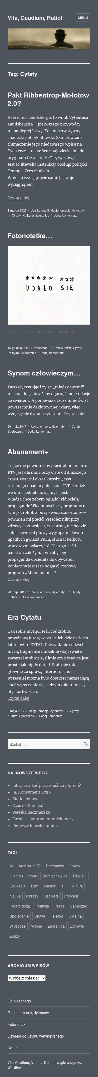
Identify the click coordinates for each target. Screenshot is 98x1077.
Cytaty (16, 215)
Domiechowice (55, 876)
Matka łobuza (25, 798)
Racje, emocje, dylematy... (69, 210)
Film (34, 886)
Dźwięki (80, 876)
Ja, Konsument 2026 (31, 792)
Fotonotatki (41, 347)
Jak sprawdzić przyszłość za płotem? (46, 785)
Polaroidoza (20, 906)
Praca (59, 906)
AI (11, 866)
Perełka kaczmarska (31, 812)
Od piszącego (19, 1001)
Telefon (57, 916)
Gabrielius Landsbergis (30, 117)
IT (63, 886)
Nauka (15, 896)
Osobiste (51, 896)
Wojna (36, 926)
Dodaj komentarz (65, 215)
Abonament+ (28, 451)
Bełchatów (55, 866)
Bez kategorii (40, 210)
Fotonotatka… (30, 235)
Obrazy (32, 896)
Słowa (39, 916)
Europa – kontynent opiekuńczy (43, 818)
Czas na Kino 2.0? (28, 805)
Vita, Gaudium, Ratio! (35, 18)
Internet (50, 886)
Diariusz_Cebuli (23, 876)
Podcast (71, 896)
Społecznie (28, 352)
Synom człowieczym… (44, 373)
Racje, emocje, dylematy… (30, 1012)
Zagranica (42, 215)
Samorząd (78, 906)
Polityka (28, 215)
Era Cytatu (24, 617)
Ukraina (75, 916)
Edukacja (17, 886)
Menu (83, 17)
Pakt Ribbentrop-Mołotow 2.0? (48, 99)
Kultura (12, 597)
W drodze (18, 926)
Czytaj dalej (18, 197)
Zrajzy (15, 936)
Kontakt (14, 1047)
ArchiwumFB (62, 347)
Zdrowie (77, 926)
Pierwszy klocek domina (35, 825)
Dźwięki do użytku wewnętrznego (36, 1036)
